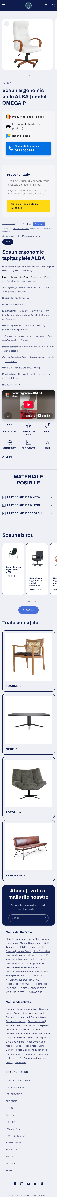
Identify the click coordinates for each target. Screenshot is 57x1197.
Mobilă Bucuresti (15, 939)
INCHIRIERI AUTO (15, 1136)
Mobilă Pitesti (20, 959)
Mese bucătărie (33, 1033)
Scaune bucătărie (27, 1009)
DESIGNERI (39, 984)
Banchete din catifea (36, 1058)
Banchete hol (13, 1050)
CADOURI (11, 988)
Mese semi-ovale (35, 1042)
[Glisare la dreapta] (35, 75)
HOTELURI (11, 1150)
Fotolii (9, 1062)
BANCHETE (14, 875)
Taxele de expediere (21, 228)
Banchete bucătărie (34, 1050)
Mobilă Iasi (12, 943)
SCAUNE (12, 685)
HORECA (24, 988)
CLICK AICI (11, 361)
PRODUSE (25, 984)
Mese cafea (35, 1037)
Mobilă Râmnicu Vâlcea (19, 972)
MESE (10, 749)
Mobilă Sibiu (13, 963)
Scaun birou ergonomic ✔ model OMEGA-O (36, 582)
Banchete (29, 1054)
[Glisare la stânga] (22, 75)
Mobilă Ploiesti (14, 955)
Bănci (41, 1046)
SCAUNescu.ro (23, 1195)
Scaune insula (37, 1013)
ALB (8, 242)
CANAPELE (35, 992)
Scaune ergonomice (17, 1017)
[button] (3, 5)
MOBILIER (12, 984)
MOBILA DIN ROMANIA (26, 976)
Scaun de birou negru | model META (13, 569)
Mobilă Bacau (38, 959)
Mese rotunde (13, 1046)
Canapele (20, 1062)
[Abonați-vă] (45, 918)
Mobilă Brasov (27, 947)
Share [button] (9, 457)
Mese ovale (30, 1046)
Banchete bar (14, 1054)
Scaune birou (38, 1017)
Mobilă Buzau (35, 967)
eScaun (15, 384)
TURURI (10, 1156)
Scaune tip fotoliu (15, 1021)
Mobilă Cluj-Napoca (37, 939)
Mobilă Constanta (30, 943)
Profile (9, 1170)
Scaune (10, 1009)
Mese (19, 1033)
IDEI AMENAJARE (15, 1087)
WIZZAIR (10, 1163)
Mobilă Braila (31, 955)
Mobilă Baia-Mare (16, 967)
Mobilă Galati (23, 951)
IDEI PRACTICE (31, 980)
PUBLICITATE (38, 988)
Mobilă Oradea (41, 951)
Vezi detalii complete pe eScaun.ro (24, 206)
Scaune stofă (23, 1029)
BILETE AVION (13, 1143)
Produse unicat (36, 1021)
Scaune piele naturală (18, 1025)
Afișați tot (28, 610)
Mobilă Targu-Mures (33, 963)
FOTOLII (12, 812)
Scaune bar (20, 1013)
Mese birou (20, 1037)
